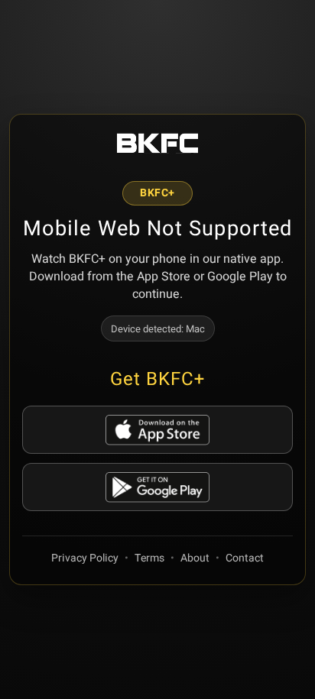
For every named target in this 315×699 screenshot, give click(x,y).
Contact (245, 558)
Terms (149, 558)
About (194, 558)
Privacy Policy (85, 558)
